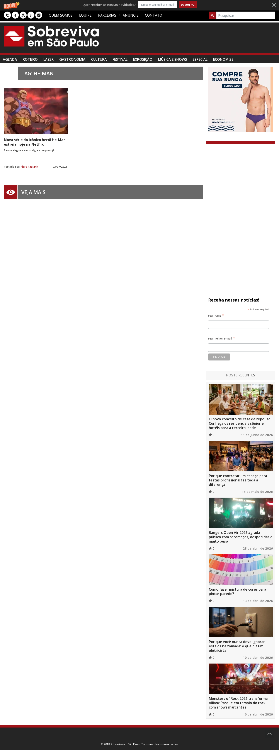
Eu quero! (188, 5)
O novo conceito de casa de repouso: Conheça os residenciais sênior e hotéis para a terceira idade (240, 423)
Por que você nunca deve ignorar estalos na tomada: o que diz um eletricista (237, 646)
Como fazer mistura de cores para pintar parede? (237, 591)
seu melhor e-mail (221, 339)
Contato (153, 15)
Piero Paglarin (29, 167)
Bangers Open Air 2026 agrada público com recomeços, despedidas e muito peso (240, 537)
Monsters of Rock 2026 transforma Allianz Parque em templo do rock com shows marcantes (238, 703)
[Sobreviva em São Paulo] (51, 36)
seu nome (216, 316)
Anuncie (130, 15)
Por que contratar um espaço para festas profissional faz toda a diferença (238, 480)
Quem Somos (61, 15)
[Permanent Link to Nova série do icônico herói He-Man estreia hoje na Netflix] (36, 111)
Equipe (85, 15)
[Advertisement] (195, 40)
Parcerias (107, 15)
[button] (139, 4)
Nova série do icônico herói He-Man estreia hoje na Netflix (35, 142)
